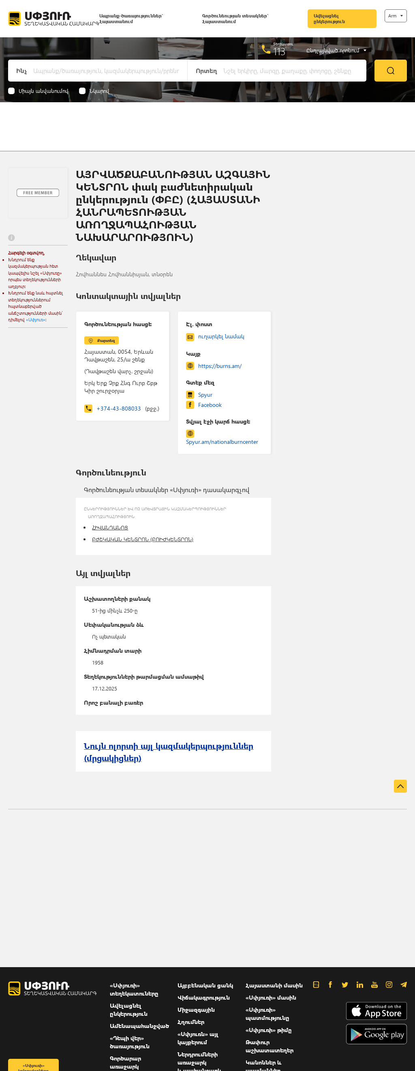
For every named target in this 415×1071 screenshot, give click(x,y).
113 (279, 51)
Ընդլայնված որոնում (332, 50)
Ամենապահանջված (139, 1026)
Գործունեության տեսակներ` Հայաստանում (235, 18)
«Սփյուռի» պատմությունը (267, 1014)
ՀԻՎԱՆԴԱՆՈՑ (110, 527)
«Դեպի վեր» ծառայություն (130, 1042)
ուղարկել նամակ (221, 336)
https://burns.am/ (220, 366)
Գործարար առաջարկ (125, 1062)
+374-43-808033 (127, 408)
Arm (392, 15)
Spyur (205, 394)
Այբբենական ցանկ (205, 985)
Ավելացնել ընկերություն (329, 18)
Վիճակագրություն (204, 997)
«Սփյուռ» (35, 319)
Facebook (210, 405)
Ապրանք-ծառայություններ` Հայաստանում (131, 18)
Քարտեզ (106, 340)
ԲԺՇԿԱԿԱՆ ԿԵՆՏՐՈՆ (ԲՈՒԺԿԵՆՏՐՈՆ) (142, 539)
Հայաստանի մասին (274, 985)
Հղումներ (191, 1022)
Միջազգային (196, 1009)
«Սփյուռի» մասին (271, 997)
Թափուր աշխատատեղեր (269, 1046)
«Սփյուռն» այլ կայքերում (198, 1038)
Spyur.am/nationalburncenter (222, 441)
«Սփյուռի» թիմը (269, 1030)
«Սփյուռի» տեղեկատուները (134, 989)
